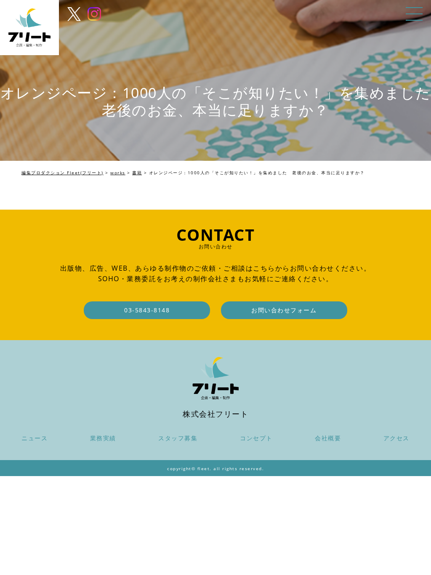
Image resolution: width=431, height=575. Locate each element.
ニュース (34, 438)
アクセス (396, 438)
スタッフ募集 (177, 438)
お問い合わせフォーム (284, 310)
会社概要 (328, 438)
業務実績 (103, 438)
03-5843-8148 (147, 310)
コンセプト (256, 438)
